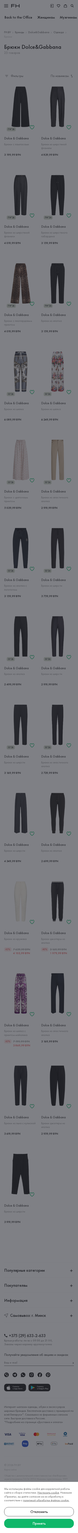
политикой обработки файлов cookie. (46, 1500)
